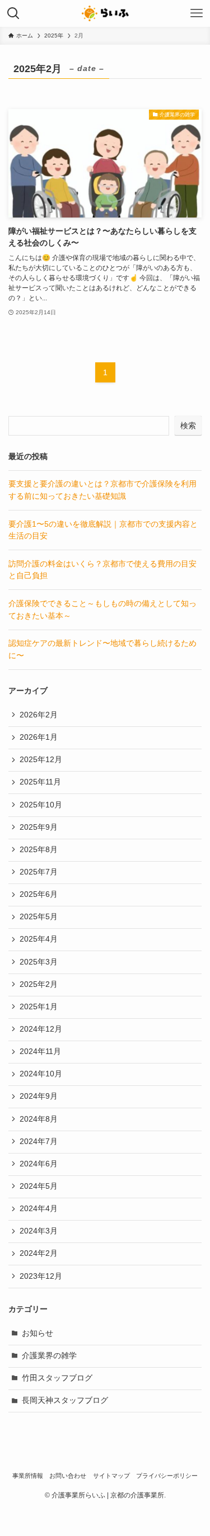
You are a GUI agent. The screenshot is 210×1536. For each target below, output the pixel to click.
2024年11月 (40, 1051)
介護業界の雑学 (49, 1355)
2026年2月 (39, 715)
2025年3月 (39, 962)
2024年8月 (39, 1119)
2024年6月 (39, 1164)
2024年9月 (39, 1096)
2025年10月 (41, 805)
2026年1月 (39, 737)
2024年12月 (41, 1029)
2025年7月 (39, 872)
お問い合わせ (67, 1475)
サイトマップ (111, 1475)
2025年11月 (40, 782)
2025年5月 (39, 917)
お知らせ (37, 1333)
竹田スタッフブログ (57, 1378)
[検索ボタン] (13, 13)
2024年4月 (39, 1208)
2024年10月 (41, 1074)
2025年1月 (39, 1007)
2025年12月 (41, 759)
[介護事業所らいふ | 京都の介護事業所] (105, 13)
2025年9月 (39, 827)
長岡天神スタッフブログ (65, 1400)
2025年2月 (39, 984)
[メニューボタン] (196, 13)
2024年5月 (39, 1186)
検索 (188, 425)
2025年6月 (39, 894)
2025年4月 (39, 939)
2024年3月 (39, 1231)
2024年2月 (39, 1253)
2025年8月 (39, 849)
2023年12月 (41, 1276)
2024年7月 (39, 1141)
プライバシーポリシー (167, 1475)
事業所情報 (27, 1475)
